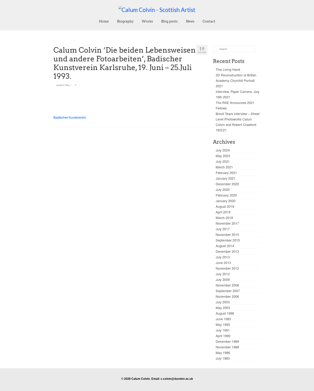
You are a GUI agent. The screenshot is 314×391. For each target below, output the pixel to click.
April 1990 (223, 335)
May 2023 (223, 155)
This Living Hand (228, 69)
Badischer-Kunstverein (69, 117)
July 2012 (223, 273)
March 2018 (224, 217)
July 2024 (223, 150)
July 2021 (223, 161)
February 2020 (226, 195)
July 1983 (223, 358)
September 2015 (228, 240)
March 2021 (224, 167)
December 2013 (227, 251)
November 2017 (227, 223)
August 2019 (225, 206)
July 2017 (223, 228)
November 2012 (227, 268)
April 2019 (223, 212)
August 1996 (225, 313)
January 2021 (226, 178)
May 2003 (223, 307)
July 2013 (223, 257)
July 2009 (223, 279)
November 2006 (227, 296)
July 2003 (223, 302)
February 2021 (226, 172)
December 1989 (227, 341)
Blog (67, 84)
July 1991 (223, 330)
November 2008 (227, 285)
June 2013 (223, 262)
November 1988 (227, 347)
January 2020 (226, 200)
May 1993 (223, 324)
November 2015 (227, 234)
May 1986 (223, 352)
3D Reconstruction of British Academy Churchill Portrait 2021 (236, 80)
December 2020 (227, 183)
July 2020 (223, 189)
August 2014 (225, 245)
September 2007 (228, 290)
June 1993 (223, 318)
